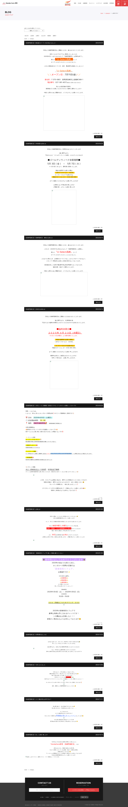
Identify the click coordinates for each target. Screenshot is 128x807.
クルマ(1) (43, 35)
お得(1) (37, 35)
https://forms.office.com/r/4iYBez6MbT (61, 453)
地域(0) (49, 35)
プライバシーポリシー (69, 797)
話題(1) (54, 35)
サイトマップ (77, 797)
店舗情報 (85, 3)
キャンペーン (91, 3)
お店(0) (32, 35)
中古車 (79, 3)
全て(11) (27, 35)
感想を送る (98, 136)
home (102, 13)
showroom (107, 13)
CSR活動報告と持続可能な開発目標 (57, 797)
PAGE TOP (84, 797)
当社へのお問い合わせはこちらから (44, 790)
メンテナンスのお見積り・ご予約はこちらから (83, 790)
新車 (75, 3)
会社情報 (105, 3)
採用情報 (112, 3)
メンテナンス (99, 3)
